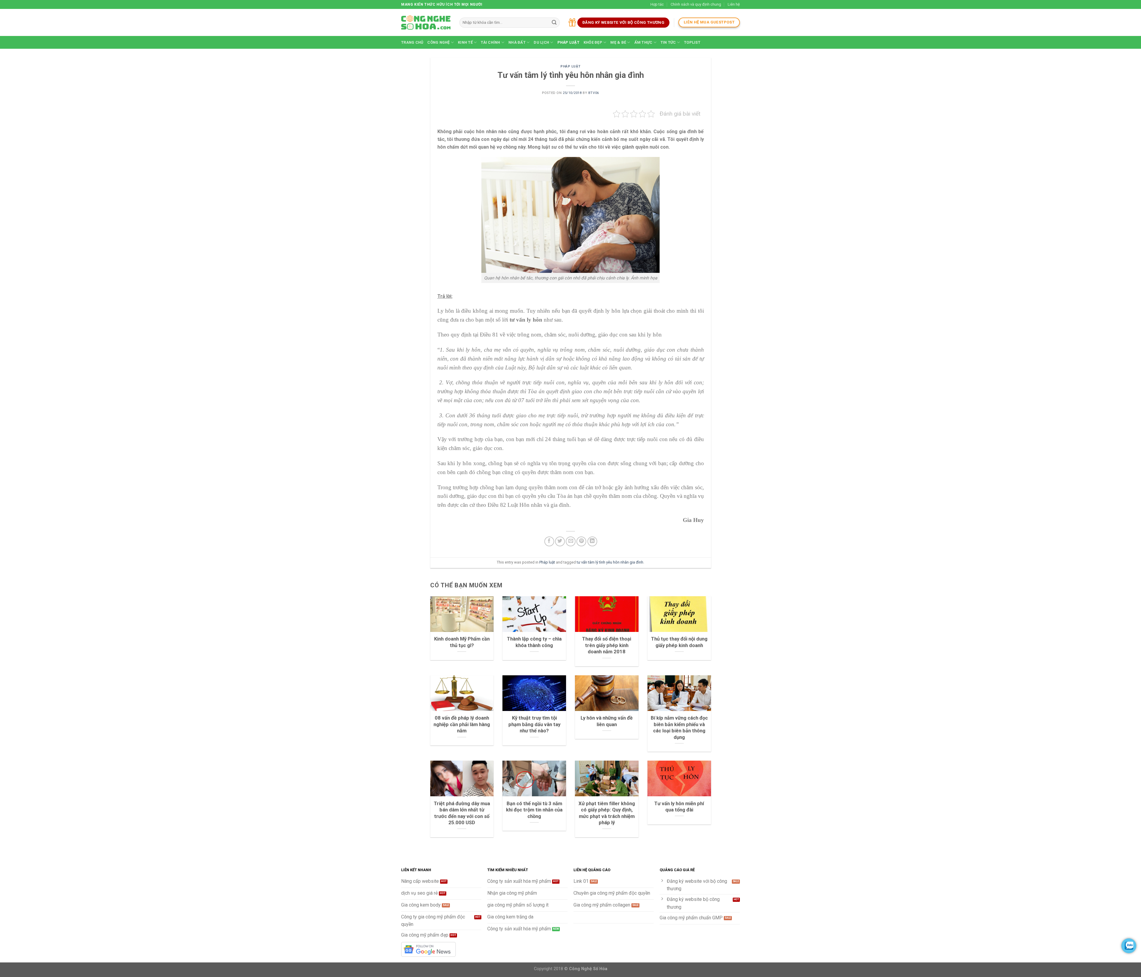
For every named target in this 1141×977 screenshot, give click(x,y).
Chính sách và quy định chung (696, 4)
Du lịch (541, 42)
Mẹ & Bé (618, 42)
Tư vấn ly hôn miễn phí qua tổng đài (679, 807)
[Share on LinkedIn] (592, 541)
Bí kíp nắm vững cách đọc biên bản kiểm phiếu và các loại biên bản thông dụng (679, 727)
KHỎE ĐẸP (593, 42)
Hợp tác (657, 4)
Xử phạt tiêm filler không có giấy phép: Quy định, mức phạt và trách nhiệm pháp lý (607, 813)
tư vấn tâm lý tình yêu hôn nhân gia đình (610, 562)
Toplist (692, 42)
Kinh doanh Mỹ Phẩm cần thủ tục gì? (462, 642)
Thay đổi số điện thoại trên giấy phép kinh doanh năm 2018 (606, 645)
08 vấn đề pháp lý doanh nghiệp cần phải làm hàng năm (462, 724)
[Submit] (554, 23)
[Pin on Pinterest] (581, 541)
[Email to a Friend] (571, 541)
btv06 (593, 93)
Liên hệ (734, 4)
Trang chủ (412, 42)
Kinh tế (465, 42)
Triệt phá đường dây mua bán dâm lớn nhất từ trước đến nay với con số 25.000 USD (462, 813)
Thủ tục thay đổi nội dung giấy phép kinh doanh (679, 642)
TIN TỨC (668, 42)
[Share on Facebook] (549, 541)
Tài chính (490, 42)
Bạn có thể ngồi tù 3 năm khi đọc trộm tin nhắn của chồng (534, 810)
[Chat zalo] (1128, 945)
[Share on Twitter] (560, 541)
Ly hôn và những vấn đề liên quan (607, 721)
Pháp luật (568, 42)
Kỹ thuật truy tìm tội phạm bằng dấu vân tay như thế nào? (534, 724)
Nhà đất (517, 42)
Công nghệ (438, 42)
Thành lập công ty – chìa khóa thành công (534, 642)
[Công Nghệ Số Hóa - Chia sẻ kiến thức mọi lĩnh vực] (425, 22)
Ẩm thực (643, 42)
